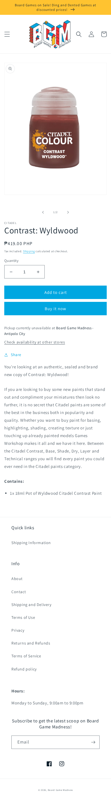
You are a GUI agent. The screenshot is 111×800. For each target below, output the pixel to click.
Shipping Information (31, 542)
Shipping (29, 251)
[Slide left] (43, 212)
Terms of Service (26, 655)
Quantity (11, 260)
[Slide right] (68, 212)
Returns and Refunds (30, 643)
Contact (18, 591)
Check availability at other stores (34, 342)
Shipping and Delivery (31, 604)
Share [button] (16, 354)
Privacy (17, 630)
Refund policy (24, 669)
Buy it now (55, 308)
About (17, 578)
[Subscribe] (93, 742)
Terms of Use (23, 617)
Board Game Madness (60, 789)
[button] (7, 34)
